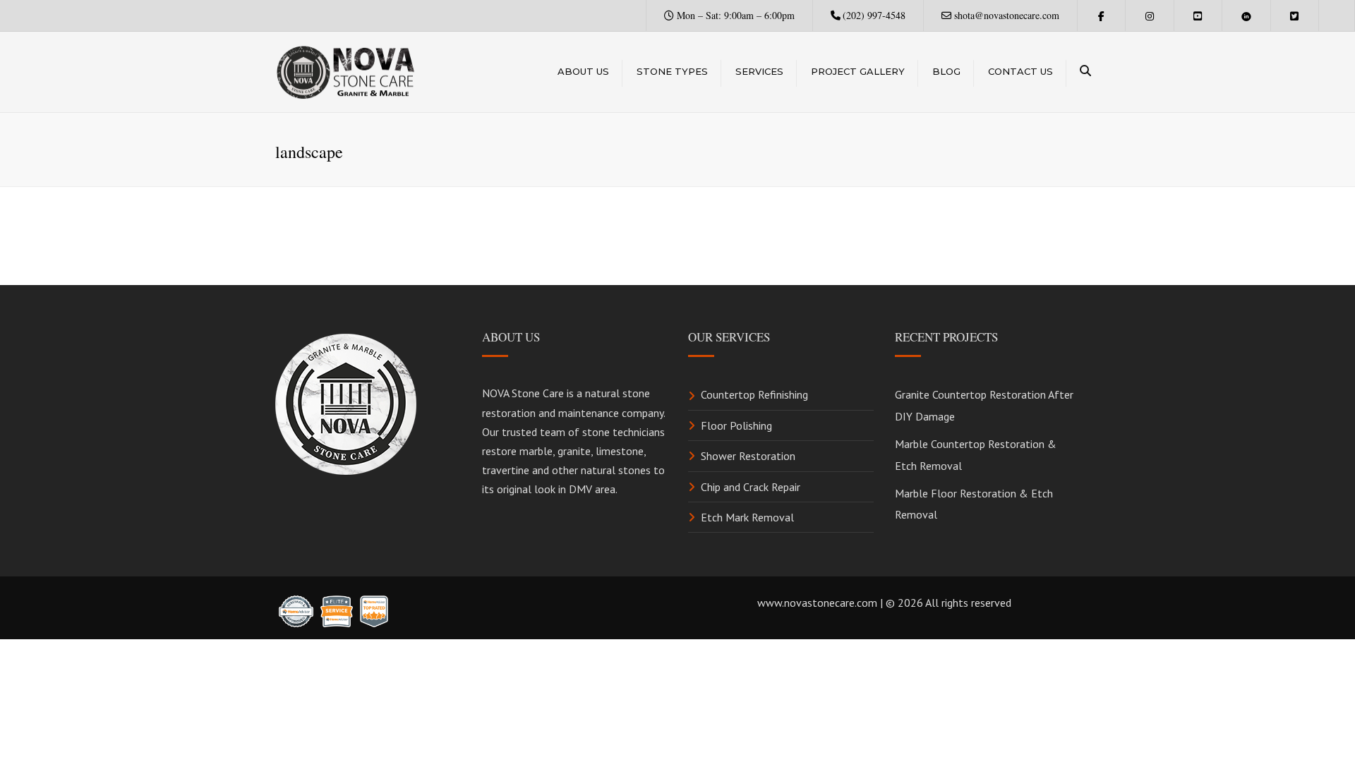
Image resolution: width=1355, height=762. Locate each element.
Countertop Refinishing (754, 394)
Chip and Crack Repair (750, 487)
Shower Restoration (748, 456)
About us (583, 71)
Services (759, 71)
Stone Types (672, 71)
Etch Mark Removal (747, 517)
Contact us (1020, 71)
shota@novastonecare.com (1006, 15)
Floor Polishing (736, 425)
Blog (946, 71)
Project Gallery (858, 71)
